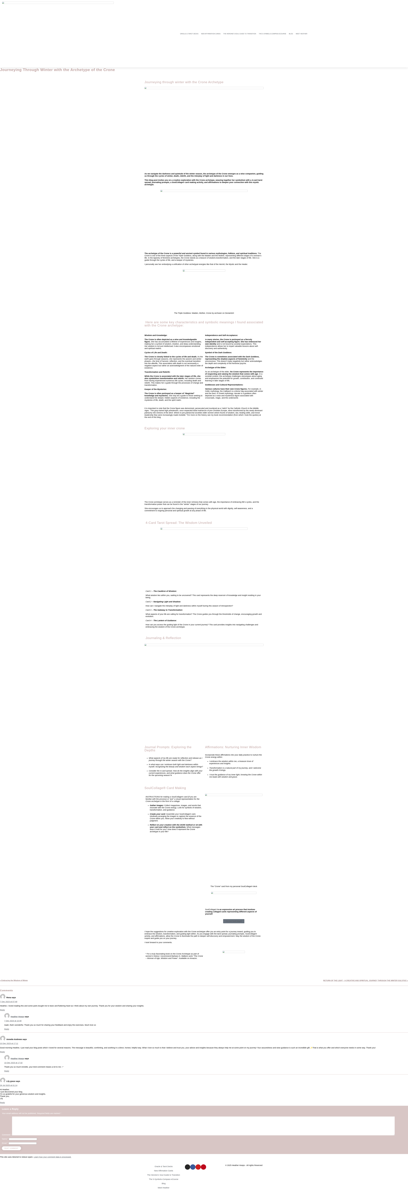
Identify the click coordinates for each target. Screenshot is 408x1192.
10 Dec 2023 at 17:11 (9, 1043)
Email (5, 1143)
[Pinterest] (203, 1167)
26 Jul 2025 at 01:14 (8, 1085)
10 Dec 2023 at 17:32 (13, 1063)
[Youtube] (198, 1167)
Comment (6, 1135)
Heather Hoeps (17, 1017)
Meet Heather (301, 34)
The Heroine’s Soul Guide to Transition (239, 34)
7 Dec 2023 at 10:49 (12, 1021)
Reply (2, 1010)
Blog (291, 34)
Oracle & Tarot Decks (189, 34)
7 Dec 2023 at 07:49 (8, 1002)
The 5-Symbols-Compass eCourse (272, 34)
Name (5, 1139)
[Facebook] (193, 1167)
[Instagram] (187, 1167)
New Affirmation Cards (210, 34)
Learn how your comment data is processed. (52, 1157)
